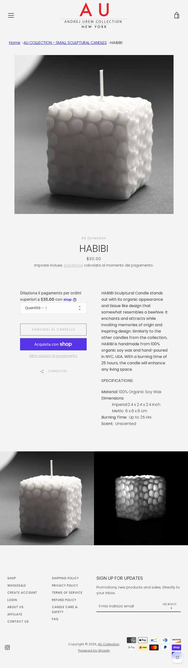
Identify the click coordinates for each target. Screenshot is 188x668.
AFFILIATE (14, 614)
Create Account (22, 592)
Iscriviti (169, 604)
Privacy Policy (65, 585)
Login (12, 600)
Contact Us (18, 621)
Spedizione (73, 265)
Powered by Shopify (94, 650)
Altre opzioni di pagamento (53, 355)
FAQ (55, 619)
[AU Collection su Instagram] (7, 647)
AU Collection (108, 644)
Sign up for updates (119, 578)
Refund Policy (64, 600)
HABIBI (116, 42)
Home (14, 42)
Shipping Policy (65, 578)
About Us (15, 607)
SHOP (11, 578)
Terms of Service (67, 592)
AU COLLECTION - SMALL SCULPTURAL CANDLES (65, 42)
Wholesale (16, 585)
